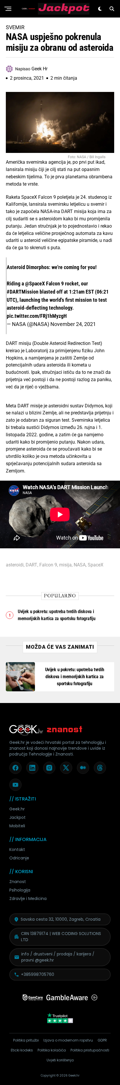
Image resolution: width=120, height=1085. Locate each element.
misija (65, 565)
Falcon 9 (48, 565)
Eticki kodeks (22, 1050)
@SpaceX (35, 283)
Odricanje (19, 858)
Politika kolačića (52, 1050)
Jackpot (17, 817)
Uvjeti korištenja (60, 1060)
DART (31, 565)
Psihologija (19, 890)
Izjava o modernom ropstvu (68, 1040)
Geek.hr (17, 809)
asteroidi (15, 565)
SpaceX (95, 565)
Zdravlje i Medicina (28, 898)
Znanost (17, 882)
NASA (80, 565)
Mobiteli (17, 826)
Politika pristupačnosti (89, 1050)
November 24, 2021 (73, 324)
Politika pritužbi (26, 1040)
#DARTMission (22, 292)
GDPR (102, 1040)
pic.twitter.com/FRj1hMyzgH (37, 316)
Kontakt (17, 849)
